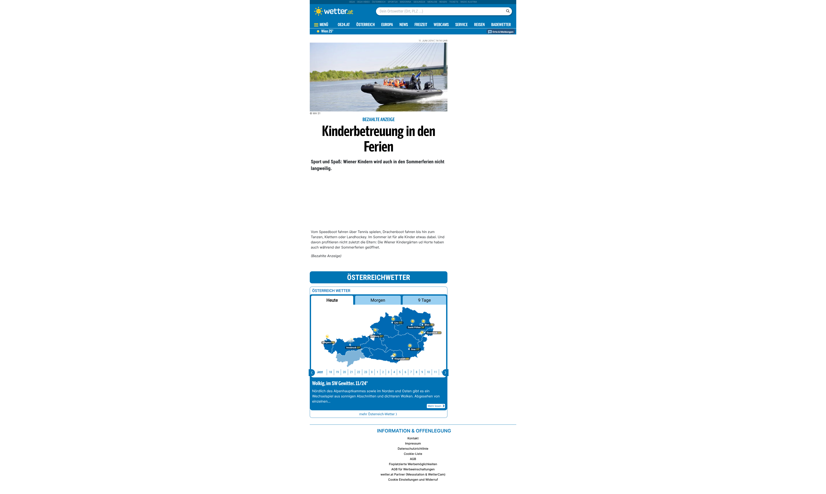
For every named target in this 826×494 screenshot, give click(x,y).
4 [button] (394, 372)
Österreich (378, 2)
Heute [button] (332, 300)
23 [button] (365, 372)
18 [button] (330, 372)
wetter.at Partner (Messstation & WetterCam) (413, 474)
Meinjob (432, 2)
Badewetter (501, 25)
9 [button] (422, 372)
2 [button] (383, 372)
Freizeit (421, 25)
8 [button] (416, 372)
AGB (413, 459)
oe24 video (363, 2)
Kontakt (413, 438)
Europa (387, 25)
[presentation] (312, 372)
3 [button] (388, 372)
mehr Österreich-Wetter (377, 414)
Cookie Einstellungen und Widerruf (413, 480)
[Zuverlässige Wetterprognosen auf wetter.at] (341, 11)
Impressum (413, 443)
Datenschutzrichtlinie (413, 449)
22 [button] (358, 372)
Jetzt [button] (320, 372)
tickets (453, 2)
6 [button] (405, 372)
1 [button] (377, 372)
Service (461, 25)
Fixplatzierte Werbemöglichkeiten (413, 464)
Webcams (441, 25)
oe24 (352, 2)
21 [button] (351, 372)
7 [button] (411, 372)
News (403, 25)
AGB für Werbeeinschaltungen (413, 469)
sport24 (393, 2)
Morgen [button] (378, 300)
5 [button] (400, 372)
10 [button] (428, 372)
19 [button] (337, 372)
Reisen (443, 2)
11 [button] (435, 372)
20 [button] (344, 372)
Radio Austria (469, 2)
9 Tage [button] (424, 300)
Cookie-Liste (413, 454)
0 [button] (372, 372)
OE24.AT (344, 25)
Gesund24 (419, 2)
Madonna (405, 2)
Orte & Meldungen (502, 31)
